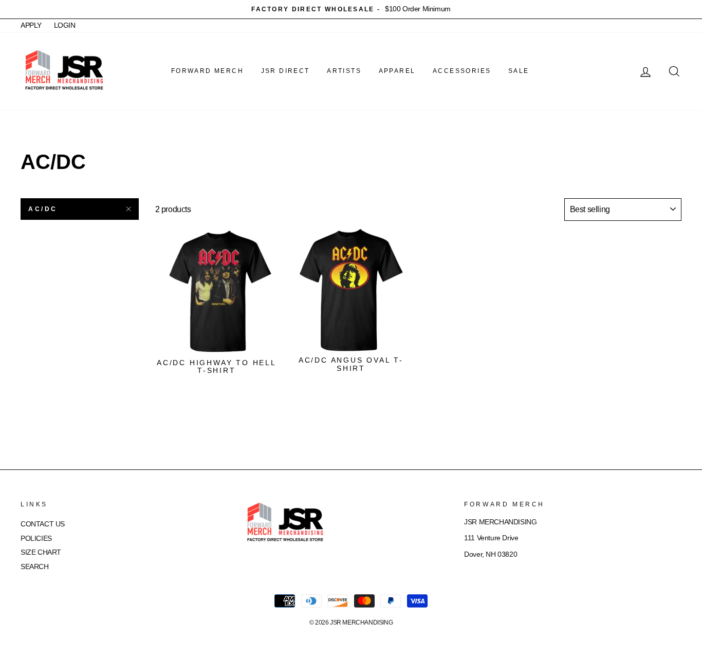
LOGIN (65, 25)
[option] (351, 9)
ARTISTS (344, 70)
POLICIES (36, 538)
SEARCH (35, 567)
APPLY (31, 25)
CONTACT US (43, 524)
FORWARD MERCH (207, 70)
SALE (518, 70)
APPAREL (397, 70)
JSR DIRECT (285, 70)
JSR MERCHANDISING (361, 622)
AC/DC (43, 209)
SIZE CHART (41, 552)
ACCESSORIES (462, 70)
